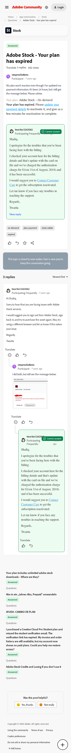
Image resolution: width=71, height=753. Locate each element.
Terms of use (37, 730)
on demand (13, 227)
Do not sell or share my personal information (29, 742)
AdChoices (16, 748)
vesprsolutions (20, 74)
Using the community (18, 730)
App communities (28, 16)
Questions (12, 20)
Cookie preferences (17, 736)
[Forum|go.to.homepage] (27, 7)
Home (11, 16)
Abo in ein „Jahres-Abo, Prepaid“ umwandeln (31, 594)
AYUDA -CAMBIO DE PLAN (20, 611)
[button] (7, 8)
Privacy (49, 730)
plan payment (30, 227)
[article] (35, 322)
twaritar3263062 (24, 129)
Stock (44, 16)
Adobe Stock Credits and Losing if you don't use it (33, 666)
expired (11, 234)
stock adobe (47, 227)
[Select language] (47, 7)
